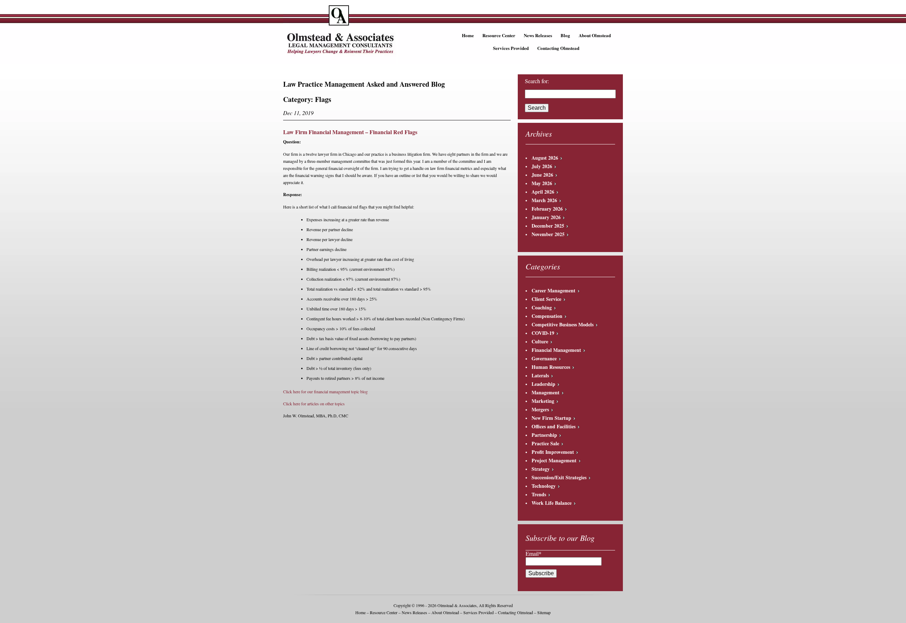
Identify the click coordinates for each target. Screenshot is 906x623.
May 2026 (542, 183)
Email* (533, 553)
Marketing (543, 401)
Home (468, 35)
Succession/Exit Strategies (559, 477)
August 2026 (545, 157)
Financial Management (556, 350)
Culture (540, 341)
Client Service (546, 299)
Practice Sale (545, 443)
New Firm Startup (551, 418)
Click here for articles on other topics (314, 403)
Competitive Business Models (563, 324)
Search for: (537, 81)
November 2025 (548, 234)
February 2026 (547, 208)
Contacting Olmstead (558, 48)
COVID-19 (543, 333)
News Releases (538, 35)
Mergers (540, 409)
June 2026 (542, 174)
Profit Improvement (553, 452)
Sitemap (544, 612)
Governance (544, 358)
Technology (544, 486)
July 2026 (542, 166)
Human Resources (551, 367)
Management (546, 392)
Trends (539, 494)
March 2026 (544, 200)
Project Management (554, 460)
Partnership (544, 435)
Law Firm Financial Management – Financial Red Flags (350, 132)
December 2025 (548, 225)
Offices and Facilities (553, 426)
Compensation (547, 316)
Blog (565, 35)
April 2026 (543, 191)
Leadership (543, 384)
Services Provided (511, 48)
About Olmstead (595, 35)
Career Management (553, 290)
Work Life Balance (552, 503)
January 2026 (546, 217)
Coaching (542, 307)
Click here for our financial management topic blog (325, 391)
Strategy (541, 469)
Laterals (540, 375)
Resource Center (498, 35)
